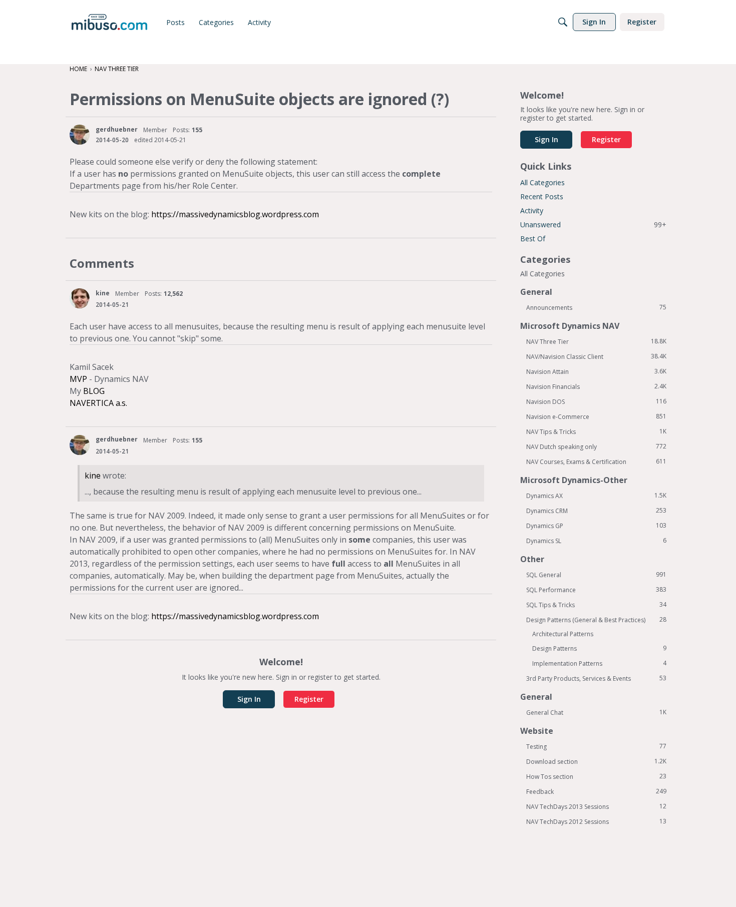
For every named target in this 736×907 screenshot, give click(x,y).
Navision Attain (596, 371)
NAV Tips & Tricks (596, 431)
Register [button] (308, 699)
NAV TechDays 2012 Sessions (596, 821)
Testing (596, 746)
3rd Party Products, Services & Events (596, 678)
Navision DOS (596, 401)
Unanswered (593, 224)
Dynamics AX (596, 495)
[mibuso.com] (109, 22)
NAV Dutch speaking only (596, 446)
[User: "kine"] (80, 298)
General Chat (596, 712)
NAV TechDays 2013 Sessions (596, 806)
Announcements (596, 307)
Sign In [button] (249, 699)
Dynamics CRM (596, 510)
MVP (78, 378)
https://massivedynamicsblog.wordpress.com (235, 214)
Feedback (596, 791)
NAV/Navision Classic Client (596, 356)
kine (103, 293)
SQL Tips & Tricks (596, 604)
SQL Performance (596, 589)
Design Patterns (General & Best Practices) (596, 619)
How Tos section (596, 776)
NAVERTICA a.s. (98, 402)
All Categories (542, 182)
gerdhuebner (117, 129)
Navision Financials (596, 386)
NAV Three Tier (596, 341)
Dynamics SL (596, 540)
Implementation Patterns (599, 663)
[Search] (563, 22)
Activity (531, 210)
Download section (596, 761)
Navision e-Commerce (596, 416)
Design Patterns (599, 648)
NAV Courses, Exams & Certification (596, 461)
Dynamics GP (596, 525)
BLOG (94, 390)
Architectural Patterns (562, 634)
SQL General (596, 574)
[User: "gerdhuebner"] (80, 135)
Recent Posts (541, 196)
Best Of (532, 238)
